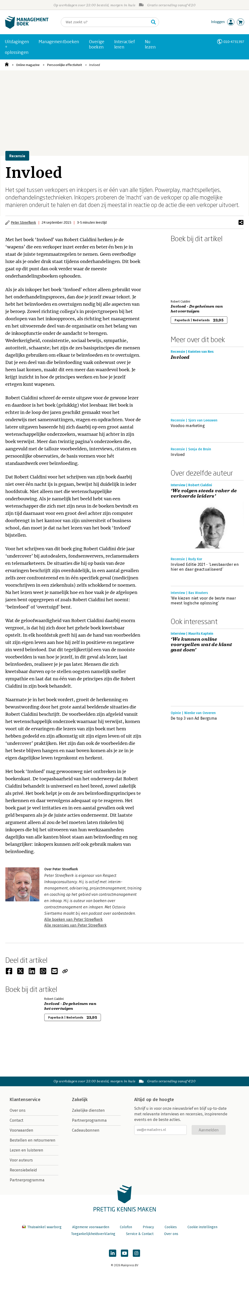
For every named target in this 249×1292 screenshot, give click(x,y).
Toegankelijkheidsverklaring (93, 1234)
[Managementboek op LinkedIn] (112, 1253)
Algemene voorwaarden (90, 1227)
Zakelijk (80, 1099)
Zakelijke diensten (88, 1110)
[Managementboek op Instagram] (136, 1253)
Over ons (18, 1110)
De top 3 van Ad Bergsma (194, 718)
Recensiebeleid (23, 1170)
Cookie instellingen (202, 1227)
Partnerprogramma (27, 1180)
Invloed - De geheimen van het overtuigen (197, 309)
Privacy (148, 1227)
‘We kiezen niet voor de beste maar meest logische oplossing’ (203, 600)
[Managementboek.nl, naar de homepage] (27, 27)
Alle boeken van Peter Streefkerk (73, 919)
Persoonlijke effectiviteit (64, 65)
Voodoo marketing (188, 425)
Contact (16, 1120)
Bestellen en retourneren (32, 1140)
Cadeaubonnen (85, 1130)
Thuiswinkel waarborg (44, 1227)
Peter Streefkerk (23, 222)
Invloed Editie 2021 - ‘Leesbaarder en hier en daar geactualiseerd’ (205, 567)
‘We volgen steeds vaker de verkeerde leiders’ (204, 493)
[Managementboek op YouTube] (124, 1253)
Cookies (171, 1227)
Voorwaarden (21, 1130)
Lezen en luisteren (26, 1150)
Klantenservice (25, 1099)
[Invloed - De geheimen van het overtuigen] (188, 270)
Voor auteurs (21, 1160)
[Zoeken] (153, 22)
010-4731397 (233, 42)
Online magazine (28, 65)
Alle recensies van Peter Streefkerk (75, 925)
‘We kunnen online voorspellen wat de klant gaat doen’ (201, 645)
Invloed (94, 65)
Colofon (126, 1227)
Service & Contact (139, 1234)
